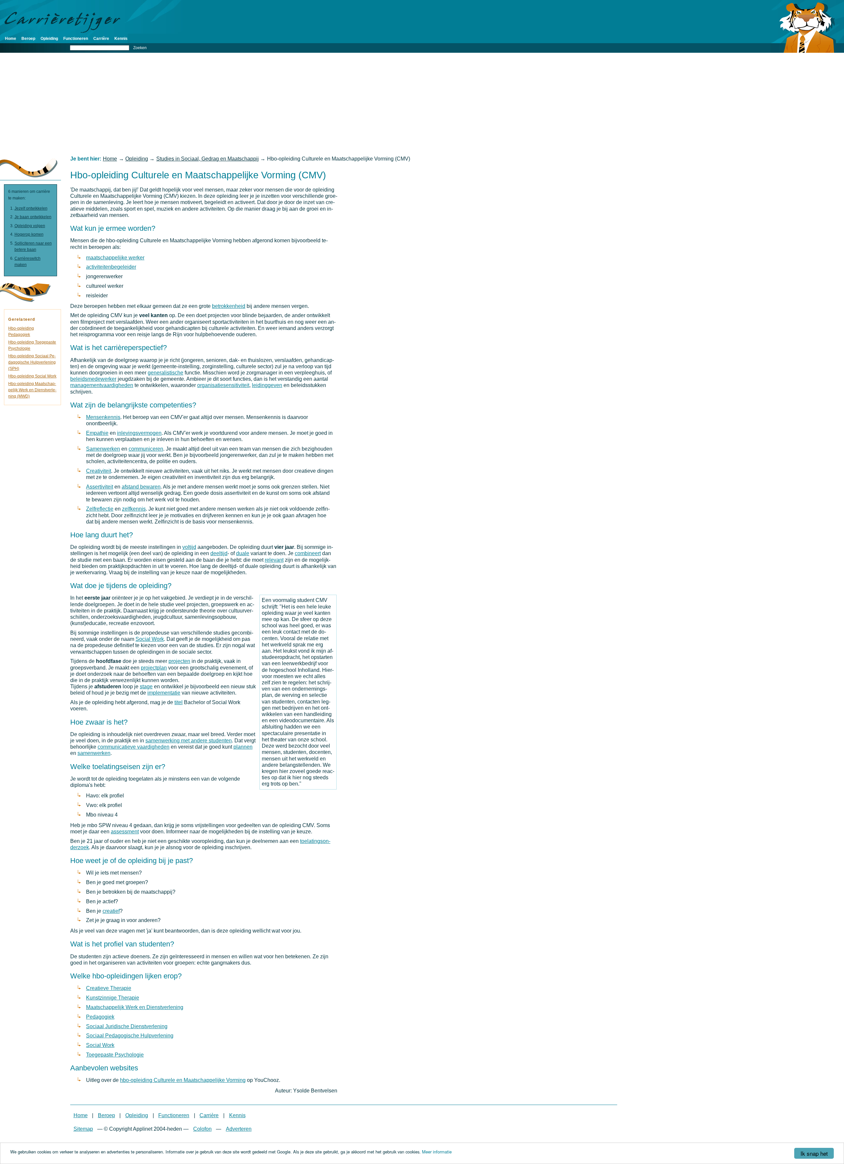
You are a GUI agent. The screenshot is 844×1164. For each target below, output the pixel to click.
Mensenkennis (103, 417)
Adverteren (239, 1129)
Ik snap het (814, 1153)
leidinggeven (267, 385)
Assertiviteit (99, 487)
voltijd (189, 547)
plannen (243, 747)
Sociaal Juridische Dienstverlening (126, 1026)
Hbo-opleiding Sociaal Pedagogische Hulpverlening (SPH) (32, 362)
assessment (125, 831)
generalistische (165, 372)
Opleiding (49, 38)
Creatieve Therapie (108, 988)
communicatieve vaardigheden (133, 747)
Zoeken (140, 47)
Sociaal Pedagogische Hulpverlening (129, 1035)
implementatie (163, 693)
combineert (308, 553)
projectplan (154, 668)
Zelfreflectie (99, 509)
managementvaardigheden (101, 385)
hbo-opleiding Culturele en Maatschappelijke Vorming (183, 1080)
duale (242, 553)
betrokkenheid (228, 306)
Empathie (97, 433)
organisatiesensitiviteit (223, 385)
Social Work (150, 639)
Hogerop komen (29, 234)
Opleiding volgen (30, 226)
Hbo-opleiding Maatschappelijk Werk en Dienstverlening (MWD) (32, 390)
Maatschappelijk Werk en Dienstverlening (134, 1007)
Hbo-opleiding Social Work (32, 376)
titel (178, 702)
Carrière (101, 38)
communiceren (146, 449)
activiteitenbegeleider (111, 267)
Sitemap (83, 1129)
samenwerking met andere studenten (188, 740)
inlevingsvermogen (139, 433)
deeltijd (218, 553)
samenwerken (93, 753)
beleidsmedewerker (93, 379)
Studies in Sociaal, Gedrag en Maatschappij (207, 159)
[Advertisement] (422, 104)
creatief (111, 911)
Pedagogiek (100, 1017)
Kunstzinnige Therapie (112, 997)
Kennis (121, 38)
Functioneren (75, 38)
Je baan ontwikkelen (33, 217)
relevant (274, 560)
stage (146, 686)
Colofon (202, 1129)
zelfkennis (134, 509)
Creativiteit (98, 471)
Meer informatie (437, 1152)
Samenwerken (103, 449)
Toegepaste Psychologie (115, 1055)
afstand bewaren (141, 487)
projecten (179, 661)
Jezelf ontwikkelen (31, 208)
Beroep (28, 38)
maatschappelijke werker (115, 257)
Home (10, 38)
